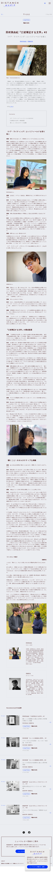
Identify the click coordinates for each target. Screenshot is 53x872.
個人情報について (9, 863)
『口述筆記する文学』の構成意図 (16, 120)
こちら (11, 106)
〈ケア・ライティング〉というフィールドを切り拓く (21, 118)
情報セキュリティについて (18, 863)
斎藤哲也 (30, 41)
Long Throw (26, 20)
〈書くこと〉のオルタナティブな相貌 (17, 122)
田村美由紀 (23, 41)
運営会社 (3, 863)
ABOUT (3, 861)
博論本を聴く (26, 23)
